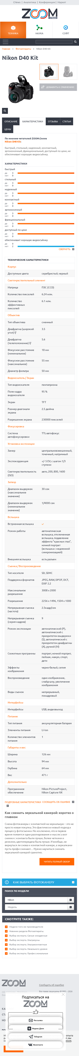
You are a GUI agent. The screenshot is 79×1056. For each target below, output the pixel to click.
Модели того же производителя (26, 927)
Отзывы (53, 121)
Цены (7, 129)
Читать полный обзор (57, 861)
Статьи (66, 121)
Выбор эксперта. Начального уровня (28, 949)
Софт (65, 33)
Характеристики (32, 121)
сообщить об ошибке (56, 802)
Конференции (47, 2)
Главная (6, 49)
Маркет (62, 2)
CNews (17, 2)
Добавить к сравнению (60, 87)
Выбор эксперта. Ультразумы (24, 940)
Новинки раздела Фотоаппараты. (26, 931)
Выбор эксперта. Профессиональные (28, 953)
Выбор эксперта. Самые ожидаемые (28, 935)
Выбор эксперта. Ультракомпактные (28, 944)
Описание (10, 121)
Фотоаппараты (23, 49)
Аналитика (30, 2)
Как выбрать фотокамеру (33, 882)
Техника (13, 33)
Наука (39, 33)
